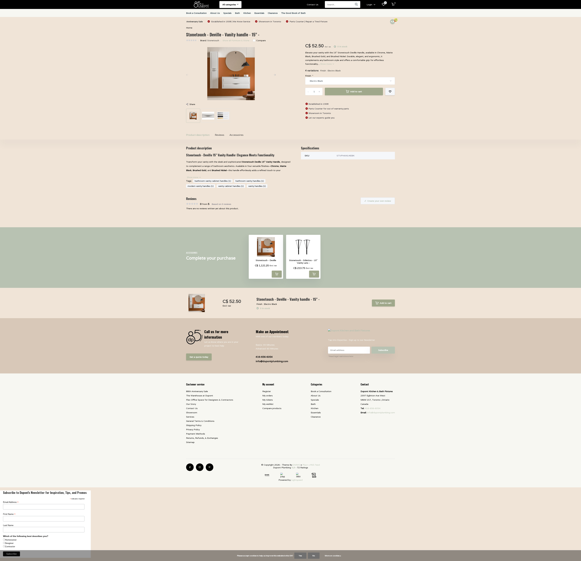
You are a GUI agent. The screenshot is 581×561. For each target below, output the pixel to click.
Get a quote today (199, 357)
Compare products (271, 408)
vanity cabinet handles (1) (231, 186)
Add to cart (356, 91)
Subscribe (383, 350)
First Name (9, 514)
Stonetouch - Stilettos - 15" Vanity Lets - (303, 261)
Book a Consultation (196, 13)
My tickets (267, 399)
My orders (267, 395)
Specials (227, 13)
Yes (300, 555)
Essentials (259, 13)
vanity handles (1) (257, 186)
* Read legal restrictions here (340, 356)
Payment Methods (195, 433)
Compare (261, 40)
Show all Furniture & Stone (236, 40)
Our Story (191, 404)
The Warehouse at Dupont (199, 395)
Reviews (219, 135)
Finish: (309, 75)
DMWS (296, 464)
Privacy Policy (193, 429)
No (313, 555)
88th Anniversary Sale (197, 391)
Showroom (191, 412)
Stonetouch (213, 40)
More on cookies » (333, 555)
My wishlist (267, 404)
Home (189, 27)
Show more (326, 64)
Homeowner (11, 540)
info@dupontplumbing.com (272, 361)
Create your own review (379, 201)
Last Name (8, 525)
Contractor (10, 546)
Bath (237, 13)
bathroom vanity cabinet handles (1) (213, 181)
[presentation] (187, 75)
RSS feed (315, 464)
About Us (215, 13)
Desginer (9, 543)
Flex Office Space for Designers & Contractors (209, 399)
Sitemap (190, 442)
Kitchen (247, 13)
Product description (198, 135)
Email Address (10, 502)
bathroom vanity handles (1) (250, 181)
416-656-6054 (264, 356)
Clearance (273, 13)
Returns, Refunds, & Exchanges (202, 438)
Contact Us (312, 4)
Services (190, 416)
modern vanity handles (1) (201, 186)
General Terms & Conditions (200, 421)
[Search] (356, 4)
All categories (229, 4)
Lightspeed (297, 480)
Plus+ (305, 464)
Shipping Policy (193, 425)
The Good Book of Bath (293, 13)
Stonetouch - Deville (266, 260)
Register (266, 391)
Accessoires (236, 135)
